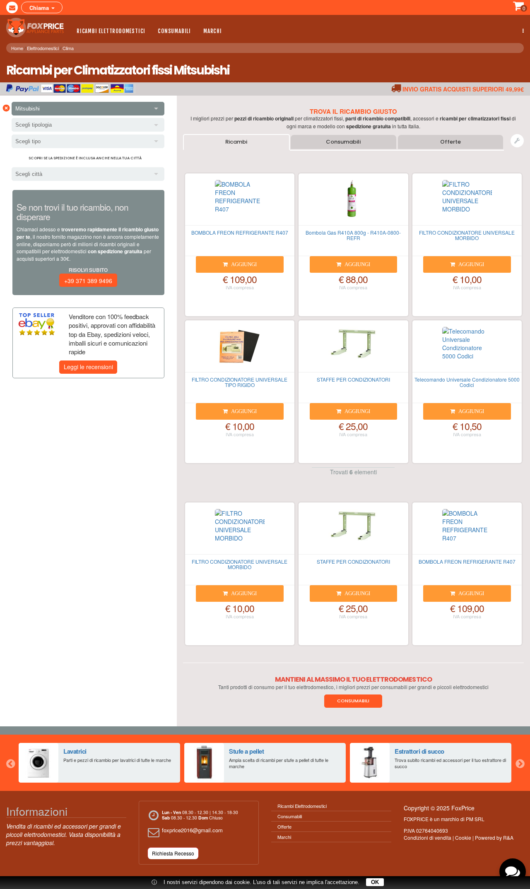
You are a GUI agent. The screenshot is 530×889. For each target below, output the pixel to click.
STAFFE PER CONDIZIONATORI (353, 379)
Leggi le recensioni (88, 367)
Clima (68, 48)
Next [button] (520, 763)
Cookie (463, 837)
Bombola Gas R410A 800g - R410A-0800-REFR (353, 235)
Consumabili (174, 31)
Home (17, 48)
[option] (99, 763)
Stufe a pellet (246, 751)
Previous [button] (10, 763)
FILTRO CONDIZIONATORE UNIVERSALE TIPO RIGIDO (239, 382)
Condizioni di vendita (427, 837)
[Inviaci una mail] (12, 7)
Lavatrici (75, 751)
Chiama (40, 8)
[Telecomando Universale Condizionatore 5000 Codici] (467, 349)
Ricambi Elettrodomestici (111, 31)
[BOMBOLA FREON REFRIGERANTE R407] (239, 203)
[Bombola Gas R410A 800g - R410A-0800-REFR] (353, 203)
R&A (508, 837)
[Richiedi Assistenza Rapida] (517, 140)
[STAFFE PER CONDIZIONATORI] (353, 349)
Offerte (450, 142)
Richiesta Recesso (173, 853)
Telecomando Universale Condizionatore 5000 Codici (467, 382)
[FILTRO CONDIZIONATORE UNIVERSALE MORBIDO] (467, 203)
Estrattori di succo (419, 751)
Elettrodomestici (43, 48)
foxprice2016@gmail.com (192, 830)
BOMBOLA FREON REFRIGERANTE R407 (239, 232)
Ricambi (236, 142)
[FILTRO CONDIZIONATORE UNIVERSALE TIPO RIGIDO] (239, 349)
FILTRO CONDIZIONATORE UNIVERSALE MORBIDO (467, 235)
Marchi (212, 31)
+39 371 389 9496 (88, 280)
